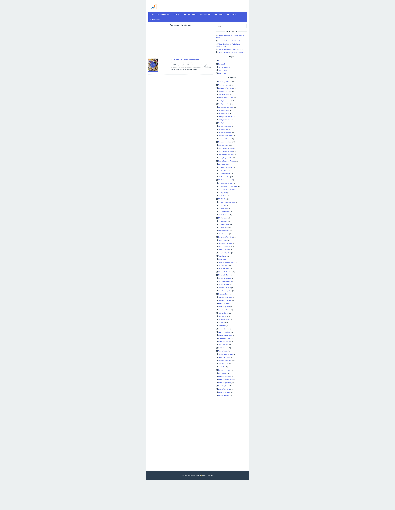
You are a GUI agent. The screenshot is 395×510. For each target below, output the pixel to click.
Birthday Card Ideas (224, 104)
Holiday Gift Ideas (223, 303)
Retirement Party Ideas (225, 360)
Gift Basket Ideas (223, 265)
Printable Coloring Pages (225, 354)
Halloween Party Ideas (224, 300)
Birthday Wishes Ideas (225, 132)
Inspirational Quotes (224, 310)
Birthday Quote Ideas (224, 126)
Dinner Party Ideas (223, 164)
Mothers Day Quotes (224, 338)
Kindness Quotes (223, 313)
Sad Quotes (221, 367)
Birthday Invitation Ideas (225, 117)
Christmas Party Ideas (224, 142)
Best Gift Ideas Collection (225, 98)
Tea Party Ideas (223, 373)
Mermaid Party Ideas (224, 332)
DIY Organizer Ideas (224, 212)
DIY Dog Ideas (222, 193)
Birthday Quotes (223, 129)
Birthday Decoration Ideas (226, 107)
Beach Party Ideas (223, 94)
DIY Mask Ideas (223, 208)
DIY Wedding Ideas (224, 224)
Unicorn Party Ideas (224, 389)
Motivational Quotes (224, 341)
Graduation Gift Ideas (224, 288)
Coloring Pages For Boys (225, 151)
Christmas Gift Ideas (224, 139)
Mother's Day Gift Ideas (225, 335)
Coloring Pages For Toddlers (226, 161)
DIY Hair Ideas (222, 199)
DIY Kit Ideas (222, 205)
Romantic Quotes (223, 364)
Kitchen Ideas (222, 316)
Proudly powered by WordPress (191, 475)
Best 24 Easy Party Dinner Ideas (185, 60)
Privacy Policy (222, 70)
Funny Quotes (222, 256)
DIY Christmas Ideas (224, 174)
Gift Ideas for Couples (224, 278)
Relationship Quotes (224, 357)
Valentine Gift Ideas (224, 392)
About (220, 61)
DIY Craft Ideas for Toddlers (226, 189)
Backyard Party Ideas (224, 91)
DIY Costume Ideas (224, 177)
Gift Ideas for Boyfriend (225, 272)
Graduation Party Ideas (225, 291)
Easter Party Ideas (223, 231)
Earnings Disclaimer (224, 67)
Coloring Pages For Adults (226, 148)
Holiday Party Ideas (224, 307)
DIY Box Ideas (222, 170)
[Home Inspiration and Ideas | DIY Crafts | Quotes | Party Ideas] (153, 6)
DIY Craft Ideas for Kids (225, 183)
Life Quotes (221, 322)
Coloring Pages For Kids (225, 158)
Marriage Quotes (223, 329)
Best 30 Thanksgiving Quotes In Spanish (230, 49)
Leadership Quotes (223, 319)
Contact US (221, 64)
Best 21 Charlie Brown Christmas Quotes (230, 41)
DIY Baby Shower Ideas (225, 167)
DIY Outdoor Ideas (223, 215)
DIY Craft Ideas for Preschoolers (228, 186)
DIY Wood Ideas (223, 227)
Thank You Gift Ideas (224, 376)
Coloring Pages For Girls (225, 155)
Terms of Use (222, 73)
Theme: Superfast (207, 475)
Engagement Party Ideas (225, 237)
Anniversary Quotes (224, 85)
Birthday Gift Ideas (223, 110)
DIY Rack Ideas (223, 221)
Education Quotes (223, 234)
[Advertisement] (165, 42)
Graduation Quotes (223, 294)
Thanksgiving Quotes (224, 383)
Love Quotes (222, 326)
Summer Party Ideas (224, 370)
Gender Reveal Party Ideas (226, 262)
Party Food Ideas (223, 345)
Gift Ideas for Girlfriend (225, 281)
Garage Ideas (222, 259)
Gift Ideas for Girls (223, 284)
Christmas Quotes (223, 145)
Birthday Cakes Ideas (224, 101)
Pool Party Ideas (223, 348)
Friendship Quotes (223, 250)
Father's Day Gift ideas (225, 243)
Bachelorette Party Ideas (225, 88)
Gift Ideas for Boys (223, 275)
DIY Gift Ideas (222, 196)
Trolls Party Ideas (223, 386)
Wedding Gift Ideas (223, 395)
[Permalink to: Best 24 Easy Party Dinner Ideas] (153, 65)
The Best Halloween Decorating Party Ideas (231, 52)
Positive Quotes (223, 351)
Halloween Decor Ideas (225, 297)
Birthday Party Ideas (224, 120)
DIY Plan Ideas (222, 218)
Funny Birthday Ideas (224, 253)
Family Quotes (222, 240)
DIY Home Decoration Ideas (226, 202)
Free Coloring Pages (224, 246)
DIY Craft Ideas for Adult (225, 180)
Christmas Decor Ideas (225, 136)
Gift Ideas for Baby (223, 269)
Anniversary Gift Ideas (224, 82)
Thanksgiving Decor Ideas (226, 379)
